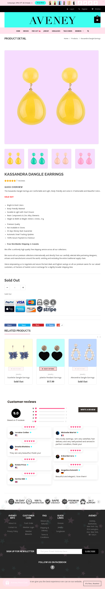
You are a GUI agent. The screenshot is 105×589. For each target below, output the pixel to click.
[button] (14, 181)
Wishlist (98, 9)
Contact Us (12, 527)
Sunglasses (60, 531)
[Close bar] (103, 1)
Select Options (49, 369)
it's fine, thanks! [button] (92, 583)
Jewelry (18, 374)
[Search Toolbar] (88, 31)
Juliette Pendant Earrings (50, 377)
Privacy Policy (12, 531)
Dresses (60, 523)
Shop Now (40, 3)
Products (74, 38)
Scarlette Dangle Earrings (18, 377)
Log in (72, 9)
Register (84, 9)
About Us (12, 523)
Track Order (28, 523)
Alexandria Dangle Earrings (82, 377)
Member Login (28, 527)
